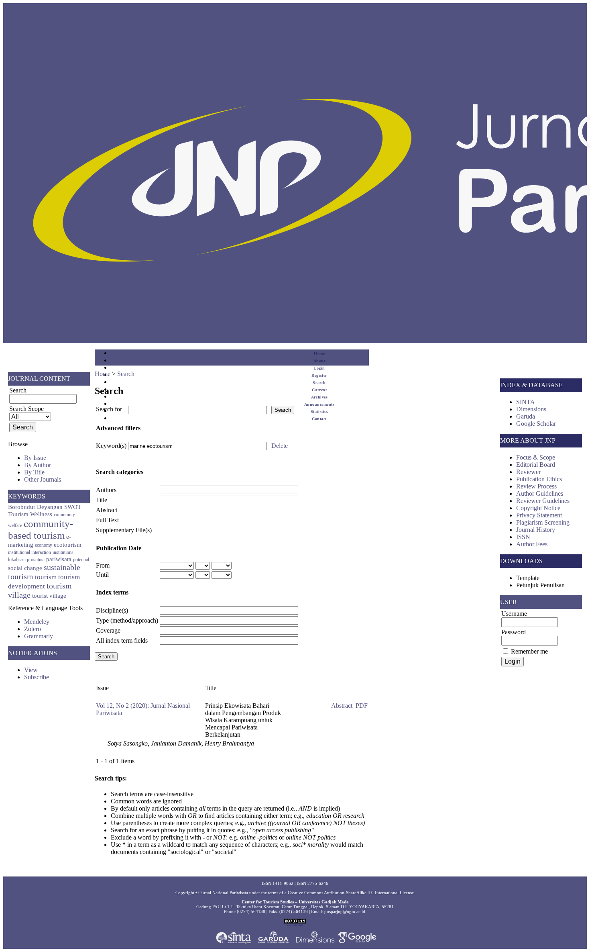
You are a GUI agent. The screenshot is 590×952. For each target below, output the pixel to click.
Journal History (535, 529)
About (319, 361)
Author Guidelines (539, 493)
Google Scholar (536, 423)
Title (101, 499)
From (103, 565)
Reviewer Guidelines (543, 500)
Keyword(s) (111, 445)
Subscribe (36, 677)
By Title (34, 472)
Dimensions (531, 409)
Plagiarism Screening (543, 522)
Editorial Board (535, 464)
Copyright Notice (538, 508)
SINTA (525, 401)
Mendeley (36, 621)
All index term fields (122, 640)
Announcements (319, 404)
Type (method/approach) (127, 620)
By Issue (35, 457)
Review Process (536, 486)
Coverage (108, 630)
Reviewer (528, 471)
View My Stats (295, 924)
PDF (362, 705)
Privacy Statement (539, 515)
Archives (319, 397)
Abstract (106, 510)
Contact (319, 419)
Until (102, 574)
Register (319, 375)
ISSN (523, 536)
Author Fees (531, 544)
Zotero (32, 628)
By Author (37, 465)
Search (319, 382)
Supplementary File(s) (124, 530)
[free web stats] (295, 921)
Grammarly (38, 636)
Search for (109, 409)
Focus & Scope (535, 457)
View (31, 669)
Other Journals (42, 479)
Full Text (107, 520)
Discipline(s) (112, 610)
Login (319, 368)
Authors (106, 489)
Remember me (529, 651)
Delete (279, 445)
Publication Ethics (539, 479)
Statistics (319, 411)
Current (319, 390)
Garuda (525, 416)
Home (319, 353)
